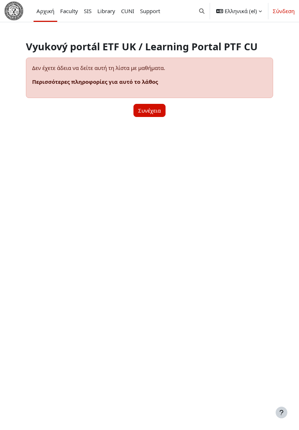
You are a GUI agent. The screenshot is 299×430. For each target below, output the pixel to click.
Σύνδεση (284, 11)
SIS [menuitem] (88, 11)
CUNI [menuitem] (127, 11)
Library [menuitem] (106, 11)
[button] (202, 11)
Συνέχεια (149, 110)
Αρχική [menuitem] (45, 11)
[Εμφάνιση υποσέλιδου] (281, 412)
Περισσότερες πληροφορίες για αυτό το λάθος (95, 81)
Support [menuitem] (150, 11)
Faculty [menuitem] (69, 11)
